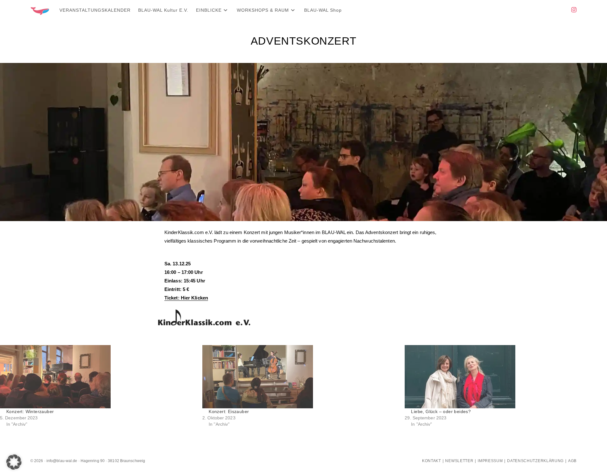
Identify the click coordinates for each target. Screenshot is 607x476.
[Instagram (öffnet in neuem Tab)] (574, 10)
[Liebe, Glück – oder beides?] (503, 376)
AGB (572, 461)
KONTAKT (431, 461)
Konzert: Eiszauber (229, 411)
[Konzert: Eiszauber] (300, 376)
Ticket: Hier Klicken (186, 297)
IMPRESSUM (490, 461)
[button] (14, 462)
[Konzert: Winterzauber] (98, 376)
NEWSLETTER (459, 461)
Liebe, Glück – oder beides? (441, 411)
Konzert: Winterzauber (30, 411)
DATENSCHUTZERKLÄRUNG (535, 461)
